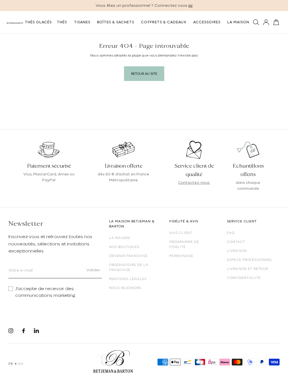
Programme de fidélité (184, 244)
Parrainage (181, 256)
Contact (236, 242)
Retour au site (144, 74)
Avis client (180, 233)
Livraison (237, 251)
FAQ (231, 233)
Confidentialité (244, 278)
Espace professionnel (250, 260)
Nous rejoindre (125, 288)
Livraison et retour (247, 269)
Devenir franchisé (128, 256)
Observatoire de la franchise (128, 267)
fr (10, 364)
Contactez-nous (194, 182)
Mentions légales (128, 279)
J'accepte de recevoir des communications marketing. (45, 292)
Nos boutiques (124, 247)
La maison (119, 238)
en (20, 364)
